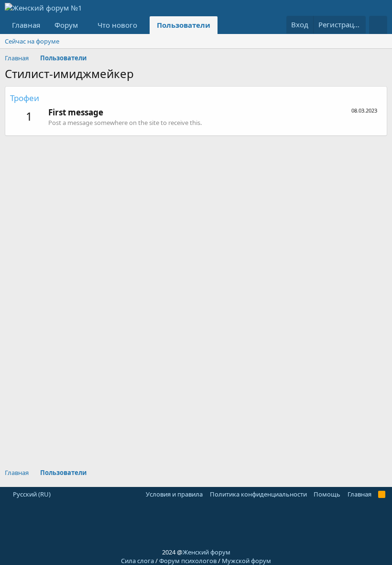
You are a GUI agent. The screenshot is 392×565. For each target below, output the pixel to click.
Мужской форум (246, 560)
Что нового (117, 25)
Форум (66, 25)
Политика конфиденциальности (258, 494)
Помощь (327, 494)
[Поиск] (378, 25)
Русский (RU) (31, 494)
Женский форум (206, 552)
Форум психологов (188, 560)
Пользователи (183, 25)
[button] (85, 25)
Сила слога (137, 560)
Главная (26, 25)
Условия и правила (174, 494)
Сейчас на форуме (32, 41)
